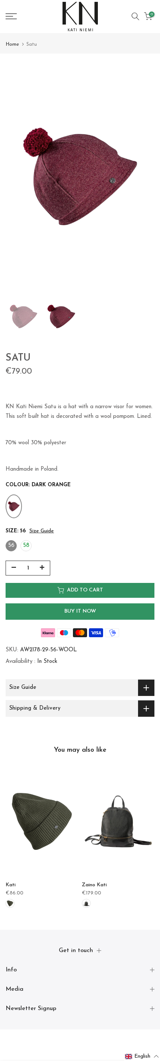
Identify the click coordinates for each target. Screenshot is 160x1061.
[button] (142, 1056)
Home (12, 44)
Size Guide (41, 531)
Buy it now (80, 611)
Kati (11, 885)
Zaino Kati (94, 885)
